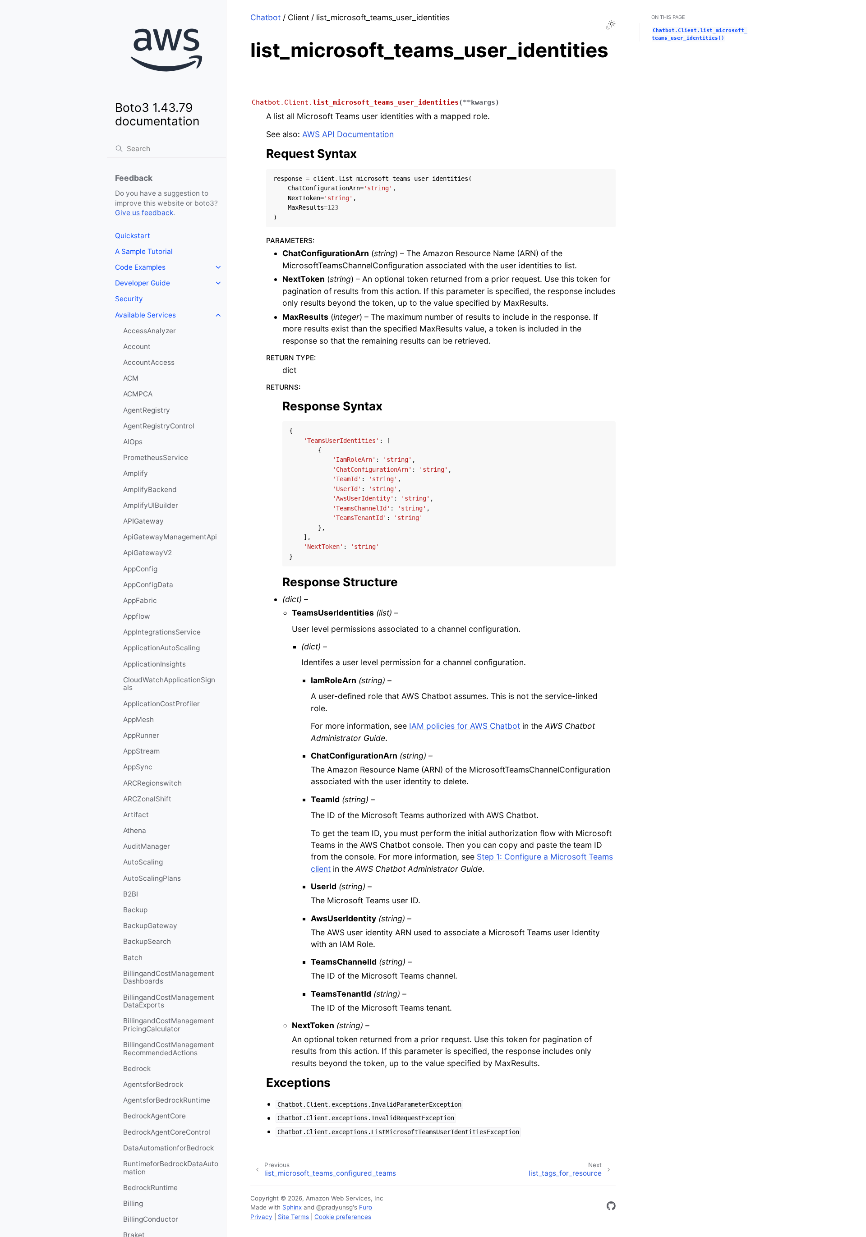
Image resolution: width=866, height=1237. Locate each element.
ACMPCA (137, 394)
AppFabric (140, 600)
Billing (133, 1203)
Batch (133, 957)
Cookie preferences (342, 1216)
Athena (134, 830)
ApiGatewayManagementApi (170, 537)
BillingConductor (150, 1219)
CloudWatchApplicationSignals (169, 684)
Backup (135, 910)
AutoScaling (143, 862)
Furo (365, 1207)
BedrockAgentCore (154, 1116)
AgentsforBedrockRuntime (166, 1100)
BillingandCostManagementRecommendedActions (168, 1048)
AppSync (137, 767)
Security (129, 298)
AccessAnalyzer (149, 330)
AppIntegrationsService (162, 632)
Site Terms (293, 1216)
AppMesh (138, 719)
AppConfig (140, 569)
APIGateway (143, 521)
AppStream (141, 751)
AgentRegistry (146, 410)
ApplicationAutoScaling (161, 648)
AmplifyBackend (150, 489)
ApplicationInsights (154, 664)
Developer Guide (142, 283)
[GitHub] (611, 1207)
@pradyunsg (334, 1207)
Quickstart (132, 235)
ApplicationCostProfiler (161, 703)
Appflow (136, 616)
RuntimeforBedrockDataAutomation (170, 1167)
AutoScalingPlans (152, 878)
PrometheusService (155, 457)
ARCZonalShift (147, 799)
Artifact (136, 814)
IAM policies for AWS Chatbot (464, 726)
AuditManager (146, 846)
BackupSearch (147, 941)
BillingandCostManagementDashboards (168, 977)
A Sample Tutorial (144, 251)
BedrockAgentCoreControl (166, 1132)
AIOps (133, 441)
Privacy (261, 1216)
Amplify (135, 473)
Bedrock (137, 1068)
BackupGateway (150, 925)
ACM (130, 378)
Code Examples (140, 267)
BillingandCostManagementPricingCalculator (168, 1024)
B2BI (130, 894)
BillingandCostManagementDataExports (168, 1001)
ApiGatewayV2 (147, 552)
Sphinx (292, 1207)
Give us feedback (144, 212)
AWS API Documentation (348, 134)
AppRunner (141, 735)
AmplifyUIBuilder (150, 505)
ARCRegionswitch (152, 783)
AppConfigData (148, 584)
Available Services (145, 315)
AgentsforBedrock (153, 1084)
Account (137, 346)
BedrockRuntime (150, 1187)
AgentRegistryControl (158, 426)
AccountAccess (149, 362)
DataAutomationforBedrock (168, 1148)
